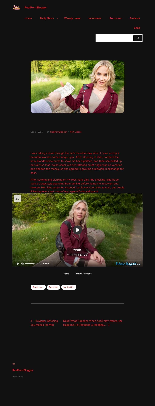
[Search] (137, 38)
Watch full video (84, 273)
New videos (75, 131)
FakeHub (53, 287)
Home (66, 273)
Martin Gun (68, 287)
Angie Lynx (38, 287)
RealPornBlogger (36, 7)
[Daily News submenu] (58, 18)
